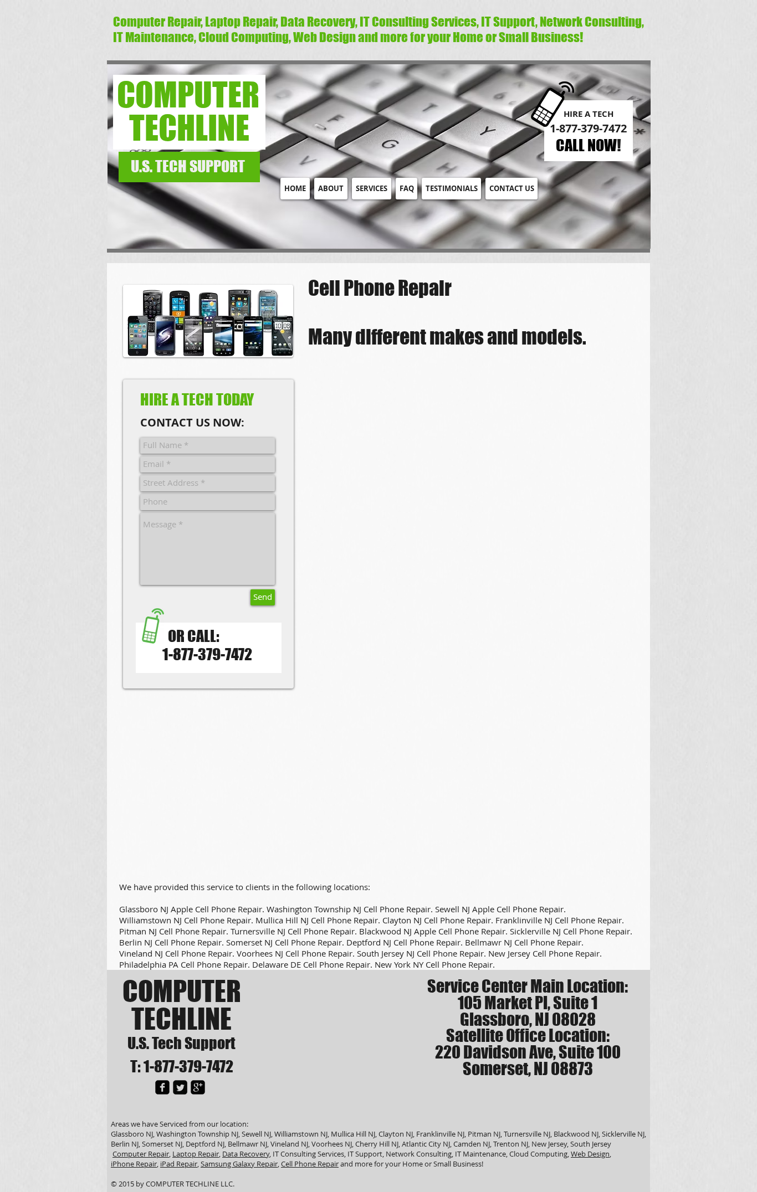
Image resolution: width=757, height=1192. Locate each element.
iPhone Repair (134, 1164)
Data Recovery (245, 1154)
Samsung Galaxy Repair (239, 1164)
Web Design (590, 1154)
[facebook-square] (162, 1087)
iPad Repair (178, 1164)
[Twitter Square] (180, 1087)
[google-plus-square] (198, 1087)
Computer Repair (140, 1154)
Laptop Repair (195, 1154)
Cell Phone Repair (310, 1164)
